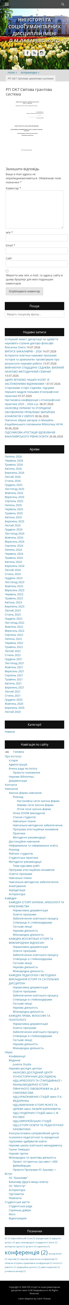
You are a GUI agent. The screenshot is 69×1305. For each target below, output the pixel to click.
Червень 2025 (14, 509)
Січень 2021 (13, 695)
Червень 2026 (14, 460)
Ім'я (9, 232)
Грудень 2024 (13, 529)
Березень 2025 (14, 521)
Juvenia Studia (22, 1064)
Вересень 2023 (14, 590)
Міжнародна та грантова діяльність (32, 1157)
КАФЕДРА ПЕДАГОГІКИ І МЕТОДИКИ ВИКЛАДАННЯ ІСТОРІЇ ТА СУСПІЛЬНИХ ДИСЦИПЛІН (34, 979)
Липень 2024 (13, 549)
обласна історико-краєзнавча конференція (28, 1263)
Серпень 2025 (14, 501)
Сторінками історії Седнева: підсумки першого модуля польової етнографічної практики (32, 392)
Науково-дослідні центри (25, 1068)
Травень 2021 (14, 679)
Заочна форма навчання (25, 793)
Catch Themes (44, 1298)
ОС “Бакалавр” (18, 1178)
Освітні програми (20, 874)
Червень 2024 (14, 554)
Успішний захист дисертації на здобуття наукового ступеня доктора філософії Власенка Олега (31, 343)
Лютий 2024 (13, 570)
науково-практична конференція (38, 1259)
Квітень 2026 (13, 468)
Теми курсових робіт (26, 866)
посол (57, 1263)
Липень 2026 (13, 456)
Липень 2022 (13, 639)
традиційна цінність (28, 1267)
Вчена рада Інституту (23, 768)
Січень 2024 (13, 574)
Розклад (18, 797)
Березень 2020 (14, 708)
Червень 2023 (14, 594)
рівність (10, 1267)
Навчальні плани (24, 821)
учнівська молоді (15, 1271)
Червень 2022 (14, 643)
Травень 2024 (14, 558)
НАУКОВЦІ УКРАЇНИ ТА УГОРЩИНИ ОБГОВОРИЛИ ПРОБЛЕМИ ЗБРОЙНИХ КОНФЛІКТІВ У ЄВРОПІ (30, 412)
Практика (19, 833)
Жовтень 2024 (14, 537)
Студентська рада (20, 1206)
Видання (14, 1060)
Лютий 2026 (13, 477)
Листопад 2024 (14, 533)
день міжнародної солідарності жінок (36, 1242)
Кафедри (10, 898)
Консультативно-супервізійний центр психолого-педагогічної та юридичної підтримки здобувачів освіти (34, 1137)
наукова (13, 1259)
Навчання (11, 789)
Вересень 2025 (14, 497)
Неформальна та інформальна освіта (33, 845)
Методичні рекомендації (29, 837)
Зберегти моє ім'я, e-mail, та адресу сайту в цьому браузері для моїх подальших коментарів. (34, 279)
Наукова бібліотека (21, 776)
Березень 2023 (14, 606)
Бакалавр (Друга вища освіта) (28, 1182)
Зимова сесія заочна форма (35, 805)
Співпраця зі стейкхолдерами (32, 922)
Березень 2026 (14, 472)
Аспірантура (30, 72)
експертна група (15, 1246)
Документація (18, 780)
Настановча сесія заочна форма (38, 801)
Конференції (17, 1056)
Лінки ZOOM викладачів (29, 813)
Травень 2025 (14, 513)
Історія (13, 760)
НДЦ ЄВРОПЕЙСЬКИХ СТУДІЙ (32, 1121)
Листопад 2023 (14, 582)
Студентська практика (23, 857)
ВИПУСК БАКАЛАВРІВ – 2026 (23, 351)
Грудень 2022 (13, 618)
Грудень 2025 (13, 485)
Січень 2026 (13, 481)
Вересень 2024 (14, 541)
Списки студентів (24, 817)
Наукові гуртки (18, 1153)
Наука (8, 1052)
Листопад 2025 (14, 489)
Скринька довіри (20, 1210)
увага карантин (50, 1267)
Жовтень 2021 (14, 667)
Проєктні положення (26, 772)
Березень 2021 (14, 687)
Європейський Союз (23, 1238)
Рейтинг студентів (21, 853)
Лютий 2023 (13, 610)
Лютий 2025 (13, 525)
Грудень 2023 (13, 578)
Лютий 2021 (13, 691)
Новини (10, 731)
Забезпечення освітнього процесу (35, 918)
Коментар (13, 188)
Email (10, 245)
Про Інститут (13, 756)
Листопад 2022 (14, 622)
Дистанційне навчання (24, 841)
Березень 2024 (14, 566)
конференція (26, 1252)
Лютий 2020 (13, 712)
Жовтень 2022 (14, 626)
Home (12, 72)
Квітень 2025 (13, 517)
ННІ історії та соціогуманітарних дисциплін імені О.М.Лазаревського (35, 1289)
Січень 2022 (13, 655)
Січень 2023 (13, 614)
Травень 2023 (14, 598)
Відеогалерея (17, 1218)
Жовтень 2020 (14, 703)
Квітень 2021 (13, 683)
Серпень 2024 (14, 545)
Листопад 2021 (14, 663)
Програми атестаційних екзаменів (31, 870)
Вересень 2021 (14, 671)
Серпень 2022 (14, 635)
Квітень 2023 (13, 602)
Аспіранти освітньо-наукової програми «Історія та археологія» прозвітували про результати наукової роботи (32, 359)
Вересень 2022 (14, 631)
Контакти (11, 785)
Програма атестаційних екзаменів (35, 829)
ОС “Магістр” (17, 1186)
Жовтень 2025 (14, 493)
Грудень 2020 (13, 699)
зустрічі (30, 1246)
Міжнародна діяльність (28, 934)
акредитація (43, 1238)
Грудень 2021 (13, 659)
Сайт (9, 258)
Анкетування (17, 886)
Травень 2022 (14, 647)
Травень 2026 (14, 464)
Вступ (8, 1174)
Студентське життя (17, 1202)
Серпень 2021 (14, 675)
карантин (43, 1246)
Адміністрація (18, 764)
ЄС (7, 1238)
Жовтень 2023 (14, 586)
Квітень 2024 (13, 562)
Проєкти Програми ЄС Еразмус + (34, 1169)
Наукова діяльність (25, 930)
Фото (12, 1214)
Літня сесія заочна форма (34, 809)
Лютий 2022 (13, 651)
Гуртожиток (16, 1194)
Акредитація (17, 890)
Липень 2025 (13, 505)
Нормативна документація (30, 910)
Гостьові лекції (22, 926)
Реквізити (15, 1198)
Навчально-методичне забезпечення (37, 825)
